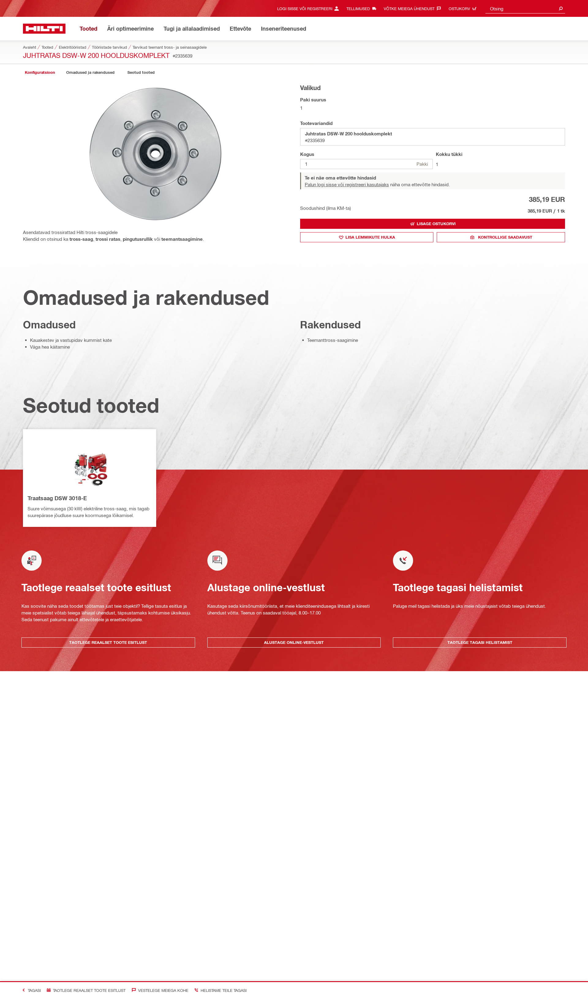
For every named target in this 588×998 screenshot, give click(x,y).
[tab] (39, 72)
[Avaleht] (44, 29)
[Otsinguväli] (561, 8)
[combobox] (525, 8)
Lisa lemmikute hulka (370, 237)
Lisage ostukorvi (436, 223)
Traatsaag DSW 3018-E (57, 498)
